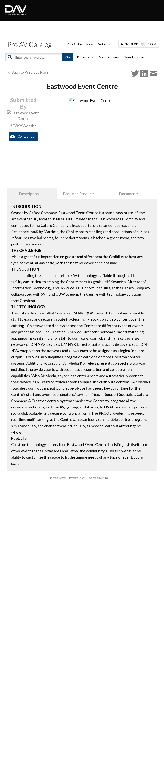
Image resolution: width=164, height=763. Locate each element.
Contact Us (103, 44)
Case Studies (74, 44)
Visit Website (25, 125)
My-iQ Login (131, 43)
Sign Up (152, 43)
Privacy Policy (77, 477)
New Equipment (136, 57)
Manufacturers (109, 57)
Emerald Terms (57, 477)
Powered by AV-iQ (98, 477)
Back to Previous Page (29, 72)
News (89, 44)
